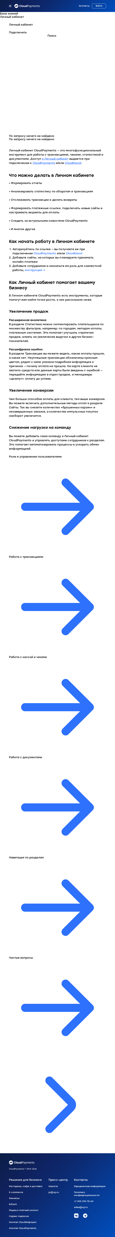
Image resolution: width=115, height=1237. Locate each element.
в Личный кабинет (55, 158)
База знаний (9, 13)
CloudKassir (73, 163)
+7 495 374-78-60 (84, 1201)
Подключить (18, 32)
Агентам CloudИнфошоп (22, 1222)
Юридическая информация (89, 1186)
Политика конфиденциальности (86, 1194)
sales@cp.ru (81, 1207)
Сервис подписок (19, 1216)
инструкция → (35, 270)
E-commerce (16, 1192)
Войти (99, 6)
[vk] (76, 1215)
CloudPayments (44, 163)
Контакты (84, 6)
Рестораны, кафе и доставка (25, 1186)
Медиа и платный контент (23, 1210)
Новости (53, 1186)
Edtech (13, 1204)
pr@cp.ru (54, 1192)
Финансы (14, 1198)
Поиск (51, 35)
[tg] (85, 1215)
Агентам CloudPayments (22, 1228)
